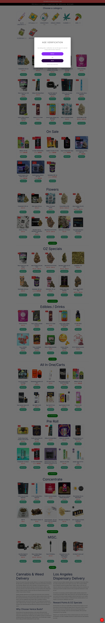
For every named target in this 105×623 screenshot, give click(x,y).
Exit (52, 60)
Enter (52, 53)
